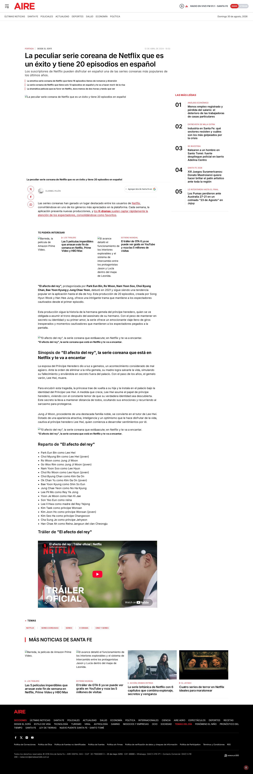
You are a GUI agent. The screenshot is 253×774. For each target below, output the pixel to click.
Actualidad (62, 16)
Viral (87, 724)
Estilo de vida (42, 724)
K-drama (83, 628)
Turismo (76, 724)
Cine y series (102, 628)
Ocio (154, 724)
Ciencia (166, 720)
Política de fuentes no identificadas (70, 744)
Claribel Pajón (53, 191)
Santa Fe (33, 16)
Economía (102, 16)
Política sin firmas (115, 744)
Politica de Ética (45, 744)
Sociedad (166, 724)
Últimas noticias (14, 16)
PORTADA (29, 49)
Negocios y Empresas (136, 724)
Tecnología (61, 724)
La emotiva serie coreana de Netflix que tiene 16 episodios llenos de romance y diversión (72, 81)
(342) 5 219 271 (153, 754)
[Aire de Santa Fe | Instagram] (26, 737)
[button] (6, 6)
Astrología (101, 724)
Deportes (77, 16)
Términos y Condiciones (214, 744)
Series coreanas (49, 628)
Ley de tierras (48, 727)
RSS (229, 744)
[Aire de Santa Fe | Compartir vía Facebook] (31, 197)
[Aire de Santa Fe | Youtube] (32, 737)
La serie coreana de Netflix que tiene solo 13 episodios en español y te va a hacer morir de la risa (76, 85)
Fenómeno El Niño (206, 724)
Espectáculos (197, 720)
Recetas (229, 720)
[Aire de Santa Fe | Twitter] (21, 737)
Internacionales (148, 720)
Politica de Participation (190, 744)
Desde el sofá (44, 49)
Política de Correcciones (25, 744)
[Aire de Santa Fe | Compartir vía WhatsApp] (31, 204)
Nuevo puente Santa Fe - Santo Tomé (82, 727)
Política (115, 16)
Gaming (115, 724)
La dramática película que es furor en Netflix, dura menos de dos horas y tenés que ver (71, 88)
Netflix (136, 203)
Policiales (47, 16)
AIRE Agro (179, 720)
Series (69, 628)
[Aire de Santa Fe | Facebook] (15, 737)
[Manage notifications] (246, 767)
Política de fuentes (96, 744)
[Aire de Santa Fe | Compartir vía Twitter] (31, 189)
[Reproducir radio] (182, 6)
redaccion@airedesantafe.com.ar (34, 757)
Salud (89, 16)
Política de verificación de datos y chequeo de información (151, 744)
